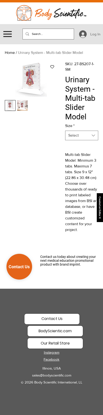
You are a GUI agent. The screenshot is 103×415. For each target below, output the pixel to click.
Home (10, 53)
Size (69, 126)
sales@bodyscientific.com (51, 375)
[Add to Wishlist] (52, 66)
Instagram (51, 352)
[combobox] (81, 135)
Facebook (51, 359)
